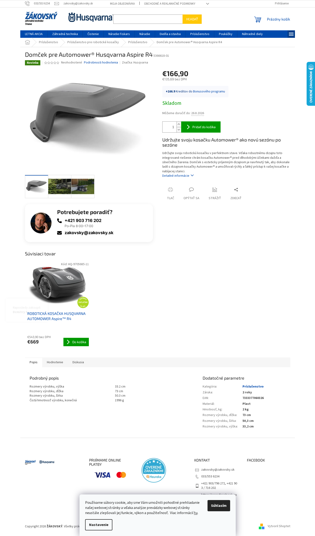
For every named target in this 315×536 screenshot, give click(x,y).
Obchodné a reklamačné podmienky (169, 4)
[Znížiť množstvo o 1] (179, 129)
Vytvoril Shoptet (279, 526)
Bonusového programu (209, 91)
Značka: (135, 62)
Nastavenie (98, 524)
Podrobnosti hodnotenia (101, 62)
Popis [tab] (34, 362)
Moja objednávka (122, 4)
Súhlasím (219, 505)
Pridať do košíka (204, 127)
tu (195, 512)
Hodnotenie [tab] (55, 362)
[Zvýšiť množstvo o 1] (179, 124)
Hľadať (192, 19)
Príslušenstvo (253, 386)
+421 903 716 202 (83, 220)
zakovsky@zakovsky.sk (89, 232)
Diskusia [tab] (78, 362)
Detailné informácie (175, 175)
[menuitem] (33, 34)
